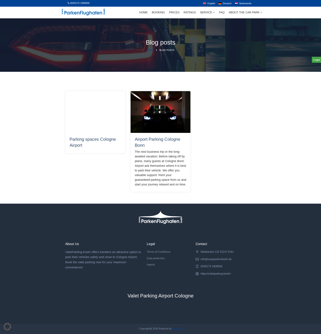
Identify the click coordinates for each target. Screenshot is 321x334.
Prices (174, 12)
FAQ (222, 12)
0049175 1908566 (80, 3)
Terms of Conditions (158, 251)
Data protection (156, 258)
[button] (7, 326)
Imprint (151, 264)
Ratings (190, 12)
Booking (158, 12)
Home (143, 12)
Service (206, 12)
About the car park (244, 12)
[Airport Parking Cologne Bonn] (160, 112)
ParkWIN (177, 328)
